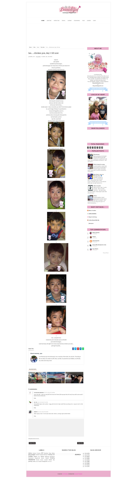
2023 (85, 458)
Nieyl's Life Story (93, 217)
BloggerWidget (106, 252)
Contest (37, 454)
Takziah (47, 458)
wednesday (50, 461)
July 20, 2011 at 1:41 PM (43, 402)
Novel (42, 456)
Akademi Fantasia (37, 453)
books (41, 459)
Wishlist (37, 459)
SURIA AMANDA (92, 213)
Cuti (53, 454)
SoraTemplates (65, 473)
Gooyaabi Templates (78, 473)
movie (50, 459)
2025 (85, 455)
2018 (85, 466)
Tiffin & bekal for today (99, 164)
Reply (35, 398)
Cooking (50, 454)
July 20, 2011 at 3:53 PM (43, 411)
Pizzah (94, 236)
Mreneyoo (91, 223)
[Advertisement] (68, 34)
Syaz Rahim (95, 248)
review (40, 461)
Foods (30, 456)
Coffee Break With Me (94, 220)
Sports (42, 458)
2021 (85, 461)
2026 (85, 453)
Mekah (39, 456)
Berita (53, 453)
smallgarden (44, 461)
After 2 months (97, 185)
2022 (85, 460)
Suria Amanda (96, 240)
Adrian (30, 453)
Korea (35, 456)
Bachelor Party (47, 453)
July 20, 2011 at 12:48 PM (49, 392)
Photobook (52, 456)
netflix (34, 461)
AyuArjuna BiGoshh (39, 392)
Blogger (33, 454)
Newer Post (32, 443)
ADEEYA (36, 411)
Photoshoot (31, 458)
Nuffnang (47, 456)
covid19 (46, 459)
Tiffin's (95, 195)
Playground (37, 458)
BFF (42, 453)
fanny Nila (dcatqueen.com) (99, 244)
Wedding (52, 458)
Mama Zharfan (96, 232)
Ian (46, 56)
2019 (85, 464)
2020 (85, 463)
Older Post (80, 443)
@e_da (35, 402)
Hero (44, 56)
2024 (85, 456)
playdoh (37, 461)
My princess (96, 154)
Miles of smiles (92, 210)
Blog (29, 454)
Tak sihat (50, 56)
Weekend (31, 460)
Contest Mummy (43, 454)
